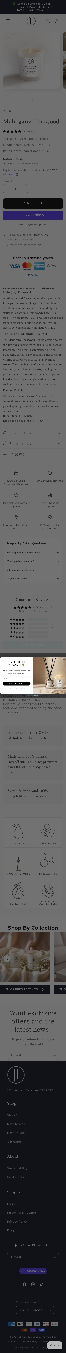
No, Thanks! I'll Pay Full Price (16, 688)
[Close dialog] (64, 659)
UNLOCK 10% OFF (16, 683)
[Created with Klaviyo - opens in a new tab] (33, 695)
